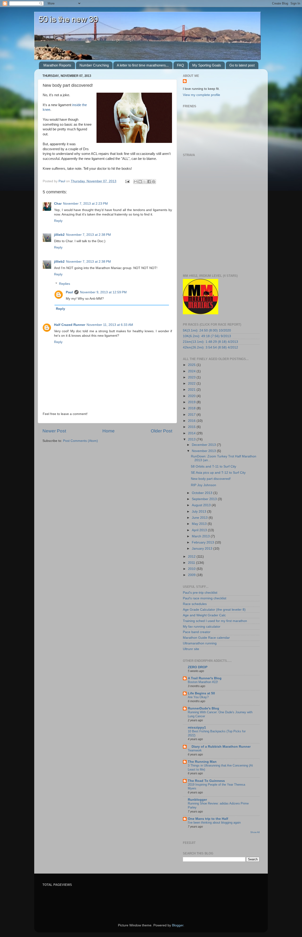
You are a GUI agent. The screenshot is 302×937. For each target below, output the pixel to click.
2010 (192, 569)
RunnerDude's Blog (203, 708)
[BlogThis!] (140, 181)
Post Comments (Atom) (80, 441)
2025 (192, 365)
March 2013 (201, 536)
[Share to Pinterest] (153, 181)
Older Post (161, 430)
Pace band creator (196, 632)
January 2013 (202, 548)
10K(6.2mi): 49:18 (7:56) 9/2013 (207, 336)
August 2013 (202, 505)
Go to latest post (242, 65)
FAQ (180, 65)
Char (58, 203)
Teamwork (195, 750)
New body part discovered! (211, 479)
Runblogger (197, 799)
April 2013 (200, 530)
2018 (192, 408)
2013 (192, 439)
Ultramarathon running (200, 643)
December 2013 (204, 445)
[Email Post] (127, 181)
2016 (192, 421)
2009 (192, 575)
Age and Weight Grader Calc (204, 615)
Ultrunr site (191, 649)
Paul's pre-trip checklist (200, 592)
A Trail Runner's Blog (205, 678)
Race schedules (195, 604)
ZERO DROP (197, 667)
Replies (64, 284)
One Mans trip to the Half (208, 819)
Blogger (177, 925)
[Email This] (135, 181)
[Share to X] (144, 181)
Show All (255, 832)
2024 (192, 371)
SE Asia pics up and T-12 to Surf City (218, 472)
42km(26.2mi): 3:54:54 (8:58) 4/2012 (210, 347)
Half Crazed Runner (69, 325)
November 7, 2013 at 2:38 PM (88, 234)
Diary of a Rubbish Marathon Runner (219, 746)
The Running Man (202, 761)
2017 (192, 414)
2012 (192, 556)
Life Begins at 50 (201, 693)
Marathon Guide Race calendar (206, 637)
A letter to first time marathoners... (143, 65)
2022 (192, 383)
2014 (192, 433)
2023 (192, 377)
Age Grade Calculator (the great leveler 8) (214, 609)
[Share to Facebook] (149, 181)
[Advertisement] (97, 901)
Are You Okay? (198, 697)
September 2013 (205, 499)
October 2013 (202, 493)
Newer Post (54, 430)
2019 (192, 402)
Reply (58, 221)
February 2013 (203, 542)
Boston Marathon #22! (203, 682)
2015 (192, 427)
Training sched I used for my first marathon (215, 621)
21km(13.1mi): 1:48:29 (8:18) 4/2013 (210, 342)
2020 (192, 396)
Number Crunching (94, 65)
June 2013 (200, 517)
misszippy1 (197, 727)
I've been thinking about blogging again (214, 822)
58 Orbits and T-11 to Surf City (213, 466)
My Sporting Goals (206, 65)
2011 (192, 562)
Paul (69, 292)
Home (108, 430)
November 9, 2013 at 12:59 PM (103, 292)
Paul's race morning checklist (204, 598)
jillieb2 (59, 234)
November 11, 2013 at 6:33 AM (110, 325)
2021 (192, 389)
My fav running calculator (201, 626)
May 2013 (200, 524)
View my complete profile (201, 95)
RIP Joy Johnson (203, 485)
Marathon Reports (57, 65)
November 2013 (204, 451)
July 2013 (199, 511)
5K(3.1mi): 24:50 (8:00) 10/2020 (207, 330)
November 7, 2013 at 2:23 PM (85, 203)
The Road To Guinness (206, 781)
